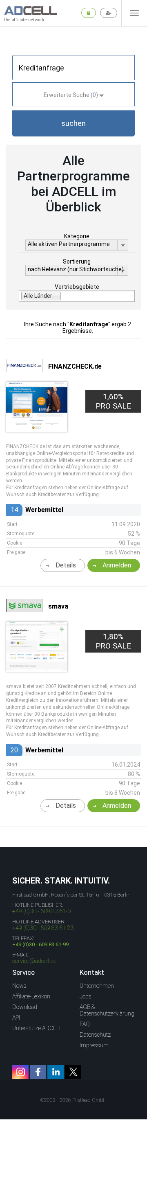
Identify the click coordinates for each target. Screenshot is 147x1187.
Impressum (94, 1045)
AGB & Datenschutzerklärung (107, 1010)
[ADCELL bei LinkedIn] (55, 1072)
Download (24, 1007)
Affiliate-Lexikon (31, 996)
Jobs (85, 996)
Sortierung (77, 261)
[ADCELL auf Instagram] (20, 1072)
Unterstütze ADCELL (37, 1028)
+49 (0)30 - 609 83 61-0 (41, 911)
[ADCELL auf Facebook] (38, 1072)
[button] (73, 123)
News (19, 986)
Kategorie (76, 236)
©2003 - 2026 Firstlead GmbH (73, 1100)
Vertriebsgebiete (77, 287)
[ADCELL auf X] (73, 1072)
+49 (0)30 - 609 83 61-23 (43, 928)
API (16, 1017)
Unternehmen (97, 986)
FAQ (85, 1024)
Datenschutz (95, 1034)
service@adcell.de (34, 961)
